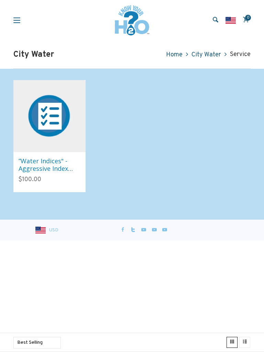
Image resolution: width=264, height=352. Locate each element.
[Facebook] (122, 230)
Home (174, 55)
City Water (206, 55)
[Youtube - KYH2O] (164, 230)
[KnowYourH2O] (132, 20)
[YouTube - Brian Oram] (154, 230)
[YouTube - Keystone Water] (143, 230)
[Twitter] (133, 230)
